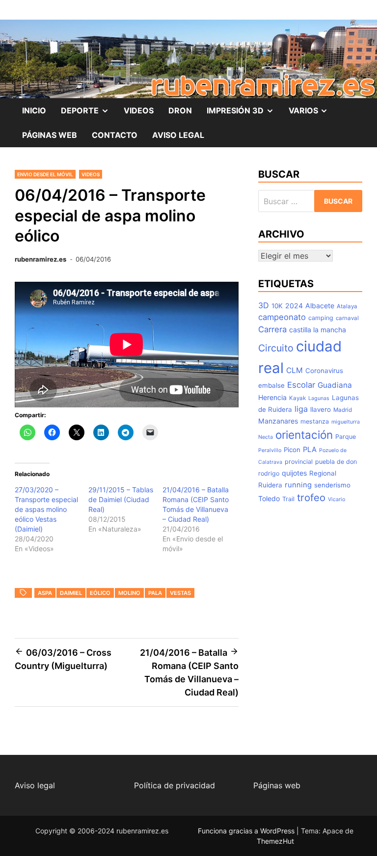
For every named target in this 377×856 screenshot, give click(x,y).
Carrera (272, 329)
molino (129, 592)
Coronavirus (324, 370)
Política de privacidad (174, 785)
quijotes (294, 473)
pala (155, 592)
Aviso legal (35, 785)
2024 (294, 305)
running (298, 485)
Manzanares (278, 421)
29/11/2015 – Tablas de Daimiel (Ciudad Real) (120, 499)
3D (263, 305)
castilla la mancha (317, 329)
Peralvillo (269, 450)
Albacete (319, 305)
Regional (322, 473)
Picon (292, 450)
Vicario (336, 499)
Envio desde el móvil (45, 174)
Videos (90, 174)
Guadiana (335, 385)
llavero (320, 409)
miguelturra (345, 422)
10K (277, 306)
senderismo (332, 485)
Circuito (276, 348)
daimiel (71, 592)
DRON (180, 110)
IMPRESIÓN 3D (244, 114)
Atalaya (347, 306)
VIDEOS (139, 110)
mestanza (314, 421)
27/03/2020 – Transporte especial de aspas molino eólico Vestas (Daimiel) (46, 509)
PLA (310, 449)
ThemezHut (275, 841)
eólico (100, 592)
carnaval (347, 318)
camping (320, 317)
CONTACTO (114, 135)
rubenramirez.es (40, 259)
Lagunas (318, 398)
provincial (299, 461)
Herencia (272, 397)
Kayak (297, 398)
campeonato (282, 317)
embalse (271, 385)
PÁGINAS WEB (49, 135)
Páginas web (276, 785)
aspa (45, 592)
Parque (345, 436)
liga (301, 409)
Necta (265, 437)
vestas (180, 592)
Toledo (269, 498)
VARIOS (312, 114)
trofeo (311, 497)
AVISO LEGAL (178, 135)
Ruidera (270, 485)
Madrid (342, 409)
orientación (304, 434)
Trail (288, 499)
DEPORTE (88, 114)
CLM (294, 370)
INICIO (34, 110)
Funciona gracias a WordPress (247, 831)
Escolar (301, 385)
